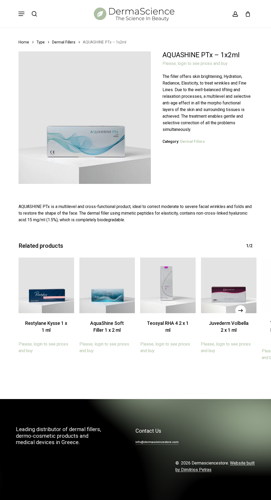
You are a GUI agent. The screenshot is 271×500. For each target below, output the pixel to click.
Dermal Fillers (63, 42)
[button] (21, 13)
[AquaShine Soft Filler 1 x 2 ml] (107, 285)
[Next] (240, 310)
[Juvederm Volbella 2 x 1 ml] (228, 285)
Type (41, 42)
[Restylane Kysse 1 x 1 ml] (46, 285)
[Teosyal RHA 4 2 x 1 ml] (168, 285)
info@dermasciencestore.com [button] (157, 442)
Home (24, 42)
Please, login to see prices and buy (195, 63)
